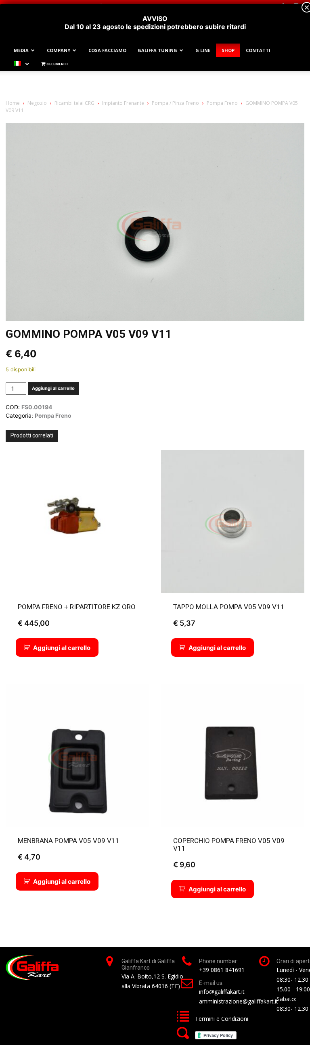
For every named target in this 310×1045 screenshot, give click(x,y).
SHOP (228, 50)
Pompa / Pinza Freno (175, 103)
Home (13, 103)
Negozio (37, 103)
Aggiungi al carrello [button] (61, 648)
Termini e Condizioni (221, 1018)
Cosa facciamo (107, 50)
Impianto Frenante (123, 103)
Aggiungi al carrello (53, 388)
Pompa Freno (222, 103)
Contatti (258, 50)
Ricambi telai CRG (74, 103)
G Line (202, 50)
